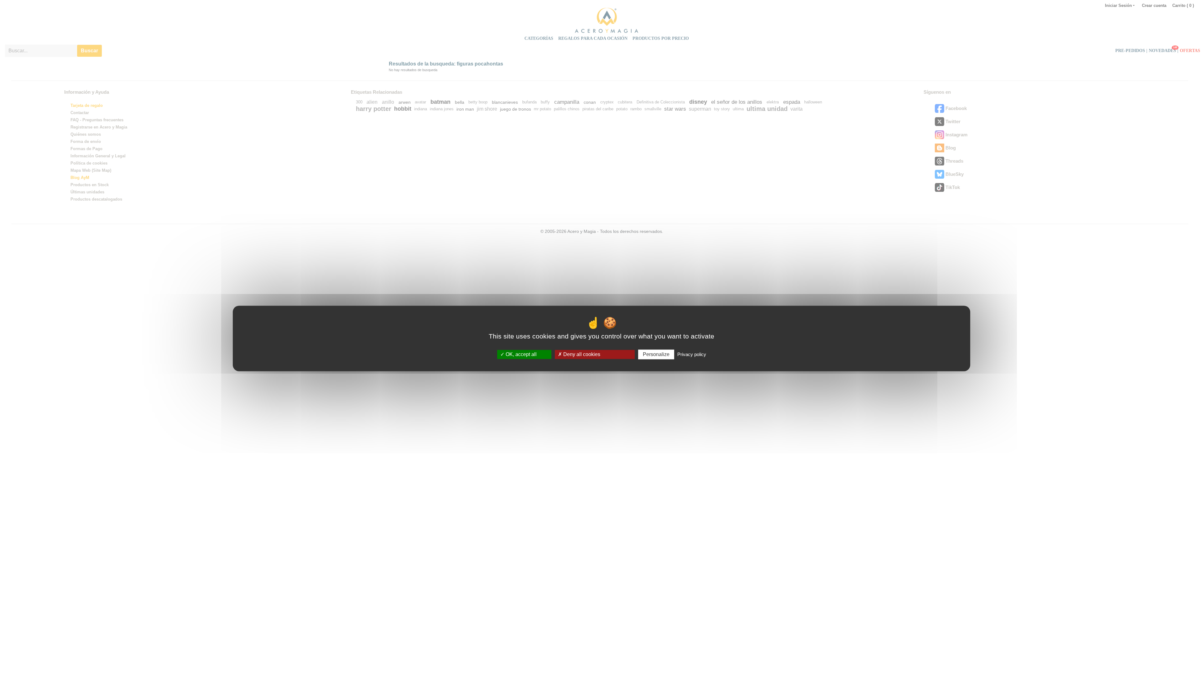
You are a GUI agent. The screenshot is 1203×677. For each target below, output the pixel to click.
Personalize (656, 354)
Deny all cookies (581, 354)
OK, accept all (520, 354)
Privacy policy (691, 354)
